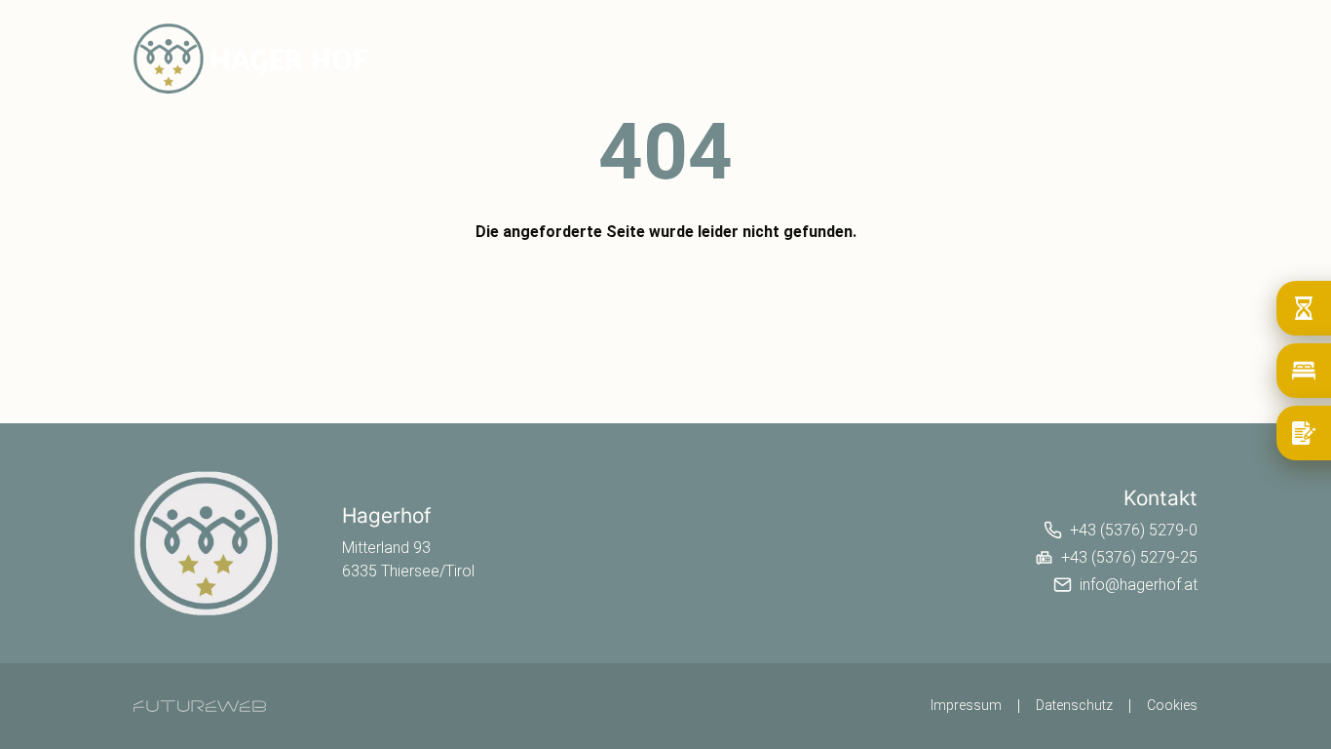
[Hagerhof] (206, 543)
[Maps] (1121, 36)
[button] (1043, 36)
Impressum (966, 705)
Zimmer (943, 69)
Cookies (1172, 705)
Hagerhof (858, 69)
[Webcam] (965, 36)
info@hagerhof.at (1139, 584)
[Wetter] (1004, 36)
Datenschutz (1074, 705)
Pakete (1020, 69)
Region (1096, 69)
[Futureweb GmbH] (200, 706)
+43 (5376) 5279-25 (1129, 557)
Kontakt (1173, 69)
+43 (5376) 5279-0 (1134, 530)
